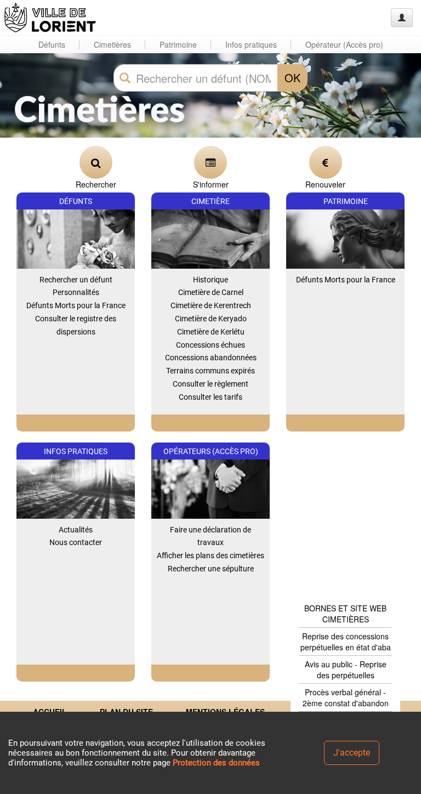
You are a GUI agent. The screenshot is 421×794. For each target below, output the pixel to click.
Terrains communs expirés (210, 370)
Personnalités (76, 292)
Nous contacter (75, 542)
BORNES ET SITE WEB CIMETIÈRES (345, 614)
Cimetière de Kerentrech (210, 305)
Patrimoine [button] (178, 44)
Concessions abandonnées (211, 357)
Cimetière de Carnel (210, 292)
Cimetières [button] (112, 44)
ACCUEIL (50, 711)
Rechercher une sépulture (211, 568)
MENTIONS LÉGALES (225, 711)
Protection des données (216, 763)
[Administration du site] (402, 17)
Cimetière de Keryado (211, 318)
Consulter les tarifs (210, 397)
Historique (210, 279)
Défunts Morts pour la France (76, 305)
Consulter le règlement (210, 383)
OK (292, 78)
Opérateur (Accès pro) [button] (344, 44)
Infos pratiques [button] (251, 44)
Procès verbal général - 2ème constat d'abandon (346, 697)
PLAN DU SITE (126, 711)
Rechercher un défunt (75, 279)
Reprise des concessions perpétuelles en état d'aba (345, 642)
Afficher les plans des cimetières (210, 555)
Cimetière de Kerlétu (210, 331)
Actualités (76, 529)
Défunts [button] (51, 44)
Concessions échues (210, 345)
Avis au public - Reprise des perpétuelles (345, 669)
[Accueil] (51, 18)
